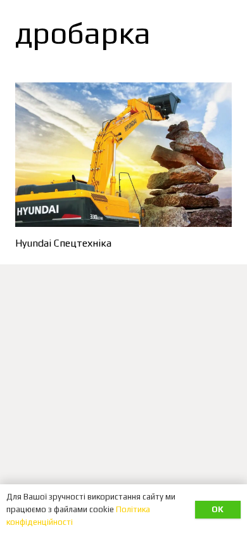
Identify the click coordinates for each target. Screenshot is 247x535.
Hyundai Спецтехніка (63, 243)
